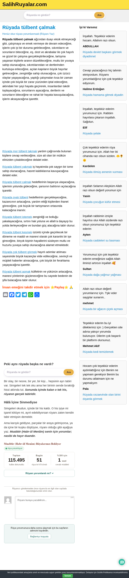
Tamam (67, 576)
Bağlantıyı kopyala (39, 536)
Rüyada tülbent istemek (17, 217)
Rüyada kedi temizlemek (98, 351)
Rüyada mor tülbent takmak (19, 151)
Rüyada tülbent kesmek (17, 232)
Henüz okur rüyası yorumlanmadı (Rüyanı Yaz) (28, 33)
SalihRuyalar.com (24, 4)
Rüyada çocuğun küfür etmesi (101, 202)
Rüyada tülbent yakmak (17, 166)
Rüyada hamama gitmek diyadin (103, 94)
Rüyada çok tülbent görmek (19, 252)
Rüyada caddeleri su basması (101, 240)
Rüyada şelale (92, 133)
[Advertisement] (39, 126)
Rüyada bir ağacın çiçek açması (103, 309)
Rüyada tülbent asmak (16, 271)
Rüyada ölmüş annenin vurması (103, 172)
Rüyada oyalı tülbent (15, 197)
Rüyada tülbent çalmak (28, 27)
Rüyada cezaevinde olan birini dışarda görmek (102, 396)
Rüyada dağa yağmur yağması (102, 274)
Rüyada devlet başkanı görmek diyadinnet (102, 54)
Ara (99, 15)
